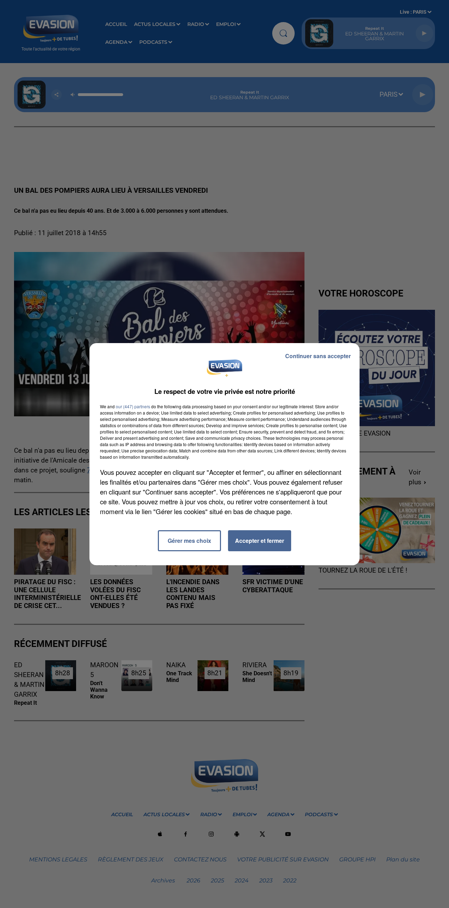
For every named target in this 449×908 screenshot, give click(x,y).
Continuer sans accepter (318, 356)
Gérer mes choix (189, 541)
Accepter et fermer (259, 541)
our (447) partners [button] (133, 406)
